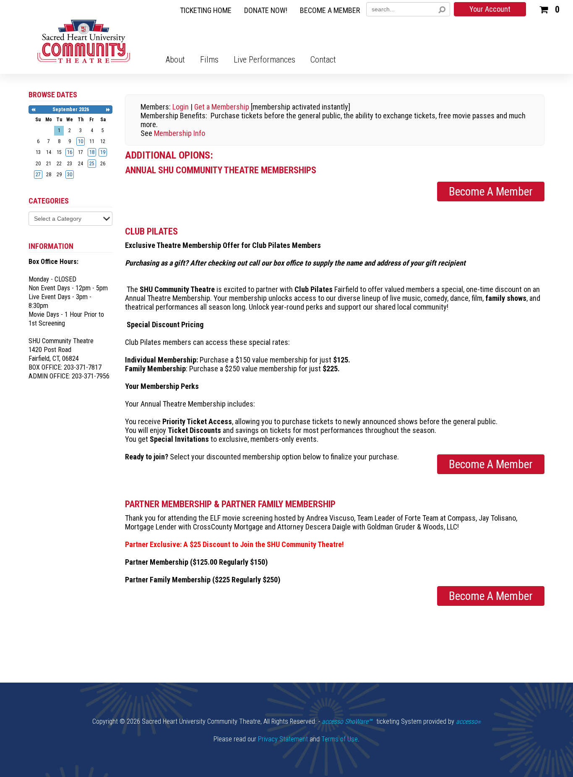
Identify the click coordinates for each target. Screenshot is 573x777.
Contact (323, 60)
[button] (549, 8)
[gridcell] (81, 141)
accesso (468, 721)
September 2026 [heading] (70, 109)
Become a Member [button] (330, 10)
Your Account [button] (489, 9)
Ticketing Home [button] (206, 10)
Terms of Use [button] (339, 739)
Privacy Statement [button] (283, 739)
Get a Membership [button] (221, 106)
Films (209, 60)
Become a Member (491, 191)
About (175, 60)
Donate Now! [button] (265, 10)
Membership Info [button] (179, 133)
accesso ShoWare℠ (347, 721)
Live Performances (264, 60)
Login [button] (180, 106)
